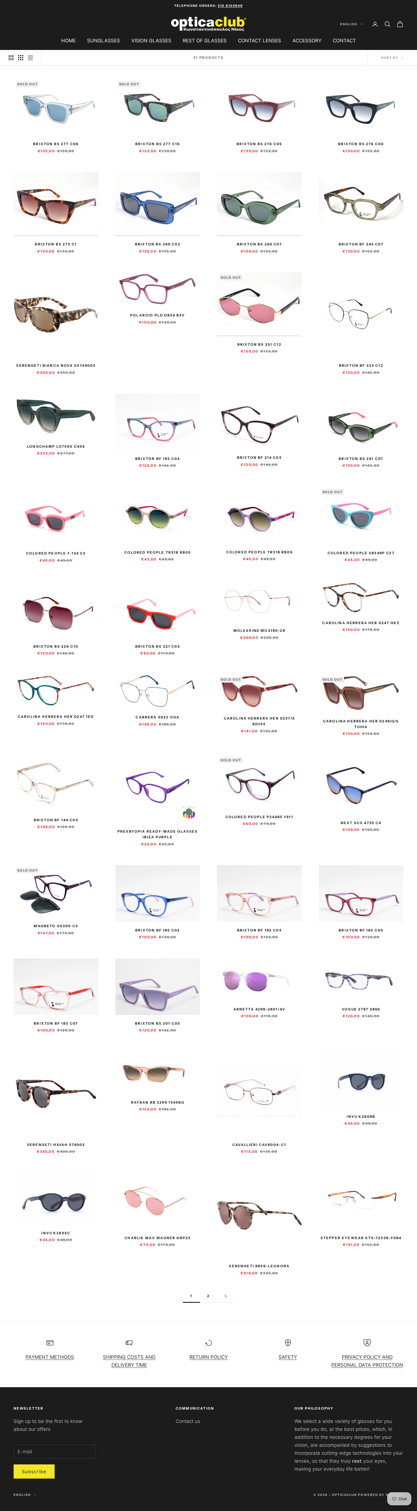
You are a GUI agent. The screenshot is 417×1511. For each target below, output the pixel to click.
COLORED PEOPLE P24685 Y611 (259, 817)
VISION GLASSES (151, 40)
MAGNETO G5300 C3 (56, 926)
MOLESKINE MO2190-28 (259, 630)
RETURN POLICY (208, 1357)
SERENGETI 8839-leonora (259, 1266)
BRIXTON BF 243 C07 (361, 244)
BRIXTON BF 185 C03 (259, 930)
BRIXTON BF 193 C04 (157, 459)
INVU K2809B (361, 1116)
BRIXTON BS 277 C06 (56, 144)
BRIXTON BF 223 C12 (361, 365)
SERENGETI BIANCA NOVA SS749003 (56, 365)
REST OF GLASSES (205, 40)
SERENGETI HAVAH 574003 (56, 1145)
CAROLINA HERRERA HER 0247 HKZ (361, 623)
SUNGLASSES (103, 40)
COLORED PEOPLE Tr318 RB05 (157, 552)
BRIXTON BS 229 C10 (55, 646)
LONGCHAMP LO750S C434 (56, 446)
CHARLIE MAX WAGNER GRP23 (158, 1238)
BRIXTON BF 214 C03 (259, 457)
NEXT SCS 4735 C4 (361, 823)
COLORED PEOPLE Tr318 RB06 (259, 552)
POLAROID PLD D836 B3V (157, 315)
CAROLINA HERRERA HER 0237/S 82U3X (259, 721)
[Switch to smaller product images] (20, 57)
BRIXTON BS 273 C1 (56, 244)
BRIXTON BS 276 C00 (361, 144)
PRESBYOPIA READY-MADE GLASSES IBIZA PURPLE (157, 834)
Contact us (188, 1421)
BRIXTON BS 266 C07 (259, 244)
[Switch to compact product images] (30, 57)
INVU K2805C (55, 1233)
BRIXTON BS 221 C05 (157, 646)
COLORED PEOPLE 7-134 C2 (56, 553)
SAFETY (288, 1357)
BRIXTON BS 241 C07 (361, 459)
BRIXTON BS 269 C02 (157, 244)
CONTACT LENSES (259, 40)
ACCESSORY (306, 40)
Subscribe (34, 1471)
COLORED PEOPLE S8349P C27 (361, 553)
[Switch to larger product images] (11, 57)
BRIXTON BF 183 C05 (361, 930)
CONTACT (344, 40)
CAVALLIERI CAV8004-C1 (259, 1145)
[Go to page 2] (225, 1296)
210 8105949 (230, 6)
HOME (68, 40)
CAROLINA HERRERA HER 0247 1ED (56, 716)
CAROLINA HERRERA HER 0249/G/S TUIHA (361, 724)
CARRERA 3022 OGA (158, 717)
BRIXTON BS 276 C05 (259, 144)
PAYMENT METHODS (50, 1357)
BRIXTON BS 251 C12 (259, 344)
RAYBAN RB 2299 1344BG (157, 1102)
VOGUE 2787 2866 (361, 1009)
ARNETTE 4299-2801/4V (259, 1009)
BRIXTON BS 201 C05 (157, 1023)
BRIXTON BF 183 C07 (56, 1023)
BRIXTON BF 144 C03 (56, 820)
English (348, 24)
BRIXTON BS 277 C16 (157, 144)
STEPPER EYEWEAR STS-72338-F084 (361, 1238)
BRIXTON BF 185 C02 (157, 930)
